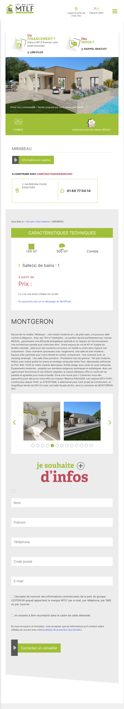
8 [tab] (66, 445)
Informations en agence (36, 160)
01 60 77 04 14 (79, 191)
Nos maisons (43, 221)
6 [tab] (57, 445)
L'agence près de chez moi (76, 14)
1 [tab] (33, 445)
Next (109, 422)
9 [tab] (71, 445)
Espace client (96, 12)
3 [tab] (42, 445)
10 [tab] (76, 445)
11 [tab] (81, 445)
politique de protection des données (62, 629)
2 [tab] (37, 445)
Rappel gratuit (95, 48)
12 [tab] (86, 445)
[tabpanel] (41, 421)
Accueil (30, 221)
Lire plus (36, 52)
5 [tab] (52, 445)
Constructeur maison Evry (55, 174)
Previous (14, 422)
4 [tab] (47, 445)
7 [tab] (62, 445)
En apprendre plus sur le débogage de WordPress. (45, 301)
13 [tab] (91, 445)
